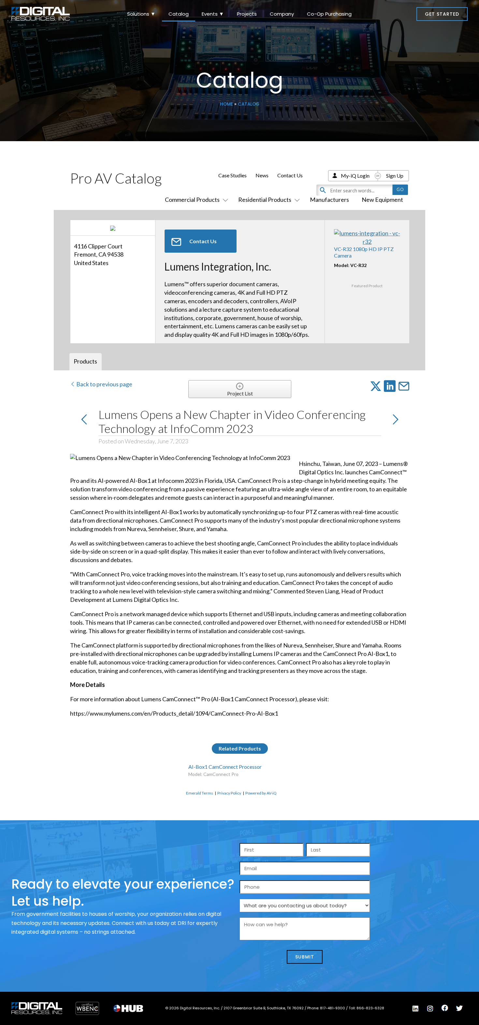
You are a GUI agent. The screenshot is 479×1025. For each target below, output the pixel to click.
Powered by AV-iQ (261, 793)
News (262, 175)
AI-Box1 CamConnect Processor (225, 767)
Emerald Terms (199, 793)
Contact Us (290, 175)
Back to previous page (103, 384)
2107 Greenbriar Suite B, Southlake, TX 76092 (264, 1008)
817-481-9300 (333, 1008)
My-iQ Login (355, 175)
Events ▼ (213, 13)
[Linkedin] (415, 1008)
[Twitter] (459, 1008)
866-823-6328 (370, 1008)
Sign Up (394, 175)
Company (282, 13)
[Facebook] (444, 1008)
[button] (442, 14)
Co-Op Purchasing (329, 13)
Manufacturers (329, 199)
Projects (247, 13)
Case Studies (232, 175)
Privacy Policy (229, 793)
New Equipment (382, 199)
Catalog (178, 13)
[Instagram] (430, 1008)
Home (226, 104)
